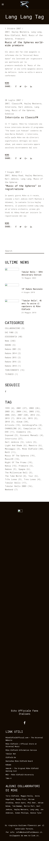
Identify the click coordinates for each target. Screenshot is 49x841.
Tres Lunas (32, 479)
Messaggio (12, 448)
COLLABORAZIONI (12, 328)
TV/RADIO (9, 374)
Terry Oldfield (12, 796)
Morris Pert (29, 806)
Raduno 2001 (10, 349)
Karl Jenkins (25, 107)
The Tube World (15, 476)
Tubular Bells (15, 482)
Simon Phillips (21, 813)
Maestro (35, 445)
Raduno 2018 (10, 366)
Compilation (32, 428)
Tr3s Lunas (13, 479)
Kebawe (8, 765)
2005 (34, 411)
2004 (21, 411)
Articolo (12, 425)
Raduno (10, 469)
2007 (7, 32)
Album (22, 421)
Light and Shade (16, 445)
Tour (33, 476)
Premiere (20, 38)
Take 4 (8, 778)
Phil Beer (32, 803)
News (7, 83)
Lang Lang (36, 32)
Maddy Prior (21, 799)
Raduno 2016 (10, 361)
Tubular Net (11, 754)
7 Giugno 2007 (12, 172)
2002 (34, 408)
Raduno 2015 (10, 357)
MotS (24, 35)
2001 (21, 408)
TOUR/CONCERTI (12, 370)
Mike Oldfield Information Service (21, 750)
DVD (9, 431)
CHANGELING (13, 428)
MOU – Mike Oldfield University (20, 775)
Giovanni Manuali (31, 435)
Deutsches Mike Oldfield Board (19, 761)
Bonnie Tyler (36, 813)
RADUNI (8, 345)
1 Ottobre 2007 (13, 28)
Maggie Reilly (27, 796)
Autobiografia (32, 425)
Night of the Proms (18, 462)
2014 (21, 418)
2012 (35, 415)
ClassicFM (17, 103)
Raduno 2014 (10, 353)
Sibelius (9, 113)
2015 (32, 418)
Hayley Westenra (20, 32)
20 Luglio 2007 (13, 100)
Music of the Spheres (23, 110)
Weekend (11, 489)
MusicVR (12, 459)
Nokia (11, 465)
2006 (10, 415)
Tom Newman (17, 806)
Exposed (11, 435)
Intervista (10, 107)
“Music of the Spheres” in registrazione (23, 187)
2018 (9, 421)
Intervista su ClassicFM (21, 117)
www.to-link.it (31, 835)
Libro (31, 442)
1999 (9, 408)
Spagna (24, 469)
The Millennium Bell (18, 472)
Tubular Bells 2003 (18, 486)
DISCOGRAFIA (11, 336)
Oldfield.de (11, 757)
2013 (9, 418)
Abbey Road (17, 175)
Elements (23, 431)
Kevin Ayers (20, 803)
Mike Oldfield (12, 35)
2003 (9, 411)
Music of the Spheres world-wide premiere (24, 44)
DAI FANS (9, 332)
